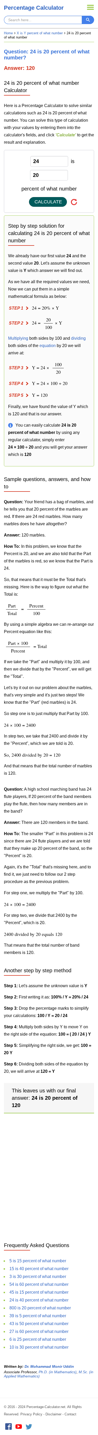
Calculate (48, 201)
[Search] (88, 20)
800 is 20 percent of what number (40, 1308)
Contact (70, 1414)
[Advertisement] (49, 1183)
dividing (78, 338)
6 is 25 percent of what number (37, 1339)
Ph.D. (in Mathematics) (58, 1372)
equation (47, 345)
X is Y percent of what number (40, 33)
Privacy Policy (31, 1414)
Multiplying (18, 338)
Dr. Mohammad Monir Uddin (49, 1366)
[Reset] (74, 201)
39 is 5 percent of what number (37, 1316)
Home (8, 33)
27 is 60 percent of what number (38, 1331)
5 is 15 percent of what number (37, 1261)
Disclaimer (53, 1414)
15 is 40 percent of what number (38, 1268)
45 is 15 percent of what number (38, 1292)
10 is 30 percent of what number (38, 1347)
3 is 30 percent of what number (37, 1276)
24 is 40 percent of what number (38, 1300)
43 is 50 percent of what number (38, 1323)
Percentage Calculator (34, 7)
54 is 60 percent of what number (38, 1284)
